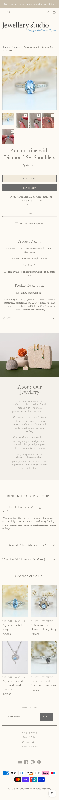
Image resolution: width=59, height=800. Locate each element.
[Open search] (9, 12)
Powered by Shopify (42, 789)
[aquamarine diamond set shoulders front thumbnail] (22, 120)
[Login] (48, 12)
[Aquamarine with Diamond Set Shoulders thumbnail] (8, 119)
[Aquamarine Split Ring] (15, 601)
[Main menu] (4, 12)
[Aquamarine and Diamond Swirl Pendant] (15, 657)
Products (16, 47)
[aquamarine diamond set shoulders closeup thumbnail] (8, 136)
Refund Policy (29, 737)
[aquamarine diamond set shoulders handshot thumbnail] (48, 120)
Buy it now (29, 188)
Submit (47, 716)
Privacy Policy (29, 742)
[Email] (20, 762)
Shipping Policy (29, 732)
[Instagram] (33, 762)
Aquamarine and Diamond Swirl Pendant (12, 685)
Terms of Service (29, 746)
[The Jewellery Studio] (29, 27)
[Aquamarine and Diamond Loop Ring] (44, 601)
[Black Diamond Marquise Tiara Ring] (44, 657)
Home (5, 47)
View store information (31, 205)
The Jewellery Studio (13, 621)
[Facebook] (26, 762)
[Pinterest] (39, 762)
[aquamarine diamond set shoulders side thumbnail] (35, 120)
